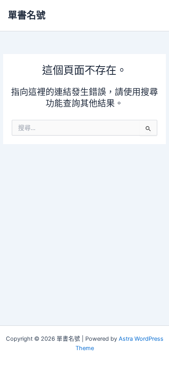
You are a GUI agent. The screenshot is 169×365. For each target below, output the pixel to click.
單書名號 (27, 15)
